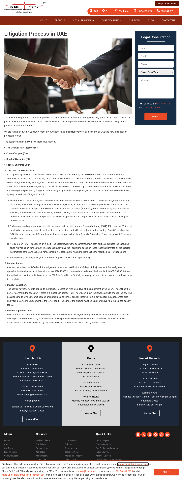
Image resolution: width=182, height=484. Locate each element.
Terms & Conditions (152, 107)
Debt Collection (71, 452)
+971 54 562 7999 (123, 471)
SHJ (108, 11)
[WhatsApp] (116, 10)
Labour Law (41, 459)
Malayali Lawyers (103, 456)
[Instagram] (161, 434)
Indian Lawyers (102, 452)
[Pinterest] (155, 434)
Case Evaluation (111, 20)
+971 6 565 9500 (34, 386)
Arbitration (41, 452)
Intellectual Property (73, 456)
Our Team (134, 20)
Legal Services (82, 20)
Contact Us (168, 20)
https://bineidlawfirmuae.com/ (133, 464)
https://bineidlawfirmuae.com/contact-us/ (23, 474)
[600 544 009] (158, 10)
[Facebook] (138, 434)
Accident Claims (43, 440)
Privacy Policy (163, 103)
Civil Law (68, 444)
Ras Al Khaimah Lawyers (107, 448)
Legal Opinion (70, 459)
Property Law (42, 448)
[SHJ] (103, 10)
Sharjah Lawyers (103, 444)
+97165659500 (145, 11)
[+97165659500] (134, 10)
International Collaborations (108, 459)
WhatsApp (124, 11)
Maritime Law (42, 456)
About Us (60, 20)
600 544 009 (167, 11)
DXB (95, 11)
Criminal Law (70, 440)
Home (43, 20)
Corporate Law (71, 448)
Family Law (41, 444)
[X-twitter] (143, 434)
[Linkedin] (149, 434)
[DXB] (91, 10)
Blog (151, 20)
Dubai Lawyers (102, 440)
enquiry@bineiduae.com (36, 394)
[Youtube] (167, 434)
